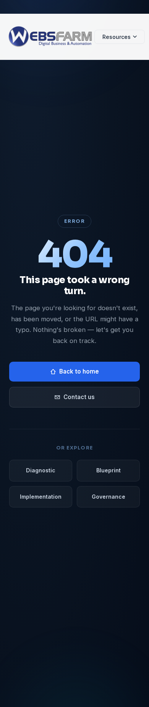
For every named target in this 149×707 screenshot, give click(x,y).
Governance (108, 496)
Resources (116, 37)
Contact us (79, 397)
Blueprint (108, 470)
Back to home (79, 371)
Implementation (41, 496)
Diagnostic (40, 470)
